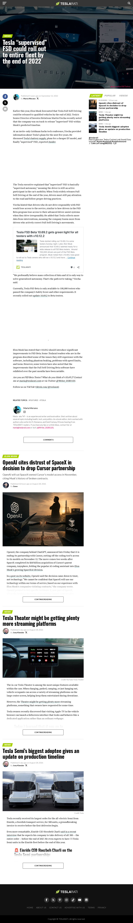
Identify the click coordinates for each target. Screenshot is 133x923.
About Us (41, 907)
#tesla (99, 141)
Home (30, 907)
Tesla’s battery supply (35, 138)
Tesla (43, 400)
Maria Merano (29, 98)
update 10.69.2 (40, 295)
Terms (91, 907)
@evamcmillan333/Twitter (120, 86)
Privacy (102, 907)
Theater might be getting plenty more (40, 701)
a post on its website (19, 575)
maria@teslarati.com (21, 428)
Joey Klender (18, 632)
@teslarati (93, 138)
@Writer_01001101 (45, 428)
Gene (15, 486)
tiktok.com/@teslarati (47, 386)
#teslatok (107, 141)
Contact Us (55, 907)
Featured (34, 400)
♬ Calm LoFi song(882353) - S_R (102, 143)
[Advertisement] (48, 164)
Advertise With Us (75, 907)
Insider (51, 141)
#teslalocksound (119, 141)
